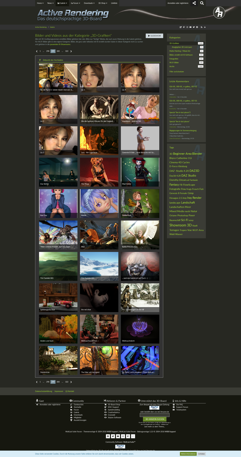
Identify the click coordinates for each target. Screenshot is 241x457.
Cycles (186, 162)
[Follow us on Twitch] (184, 27)
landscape (174, 202)
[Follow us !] (194, 3)
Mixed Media (176, 211)
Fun (201, 188)
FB (181, 184)
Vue (189, 229)
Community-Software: (120, 442)
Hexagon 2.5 (175, 198)
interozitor (172, 97)
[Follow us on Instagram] (187, 27)
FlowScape (189, 184)
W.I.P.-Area (198, 230)
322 (66, 51)
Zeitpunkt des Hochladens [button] (53, 60)
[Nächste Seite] (71, 51)
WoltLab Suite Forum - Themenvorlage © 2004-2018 (91, 431)
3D (170, 153)
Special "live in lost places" (179, 121)
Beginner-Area (182, 153)
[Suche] (202, 3)
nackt (187, 211)
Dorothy (173, 179)
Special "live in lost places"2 (180, 112)
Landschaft (188, 202)
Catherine (181, 157)
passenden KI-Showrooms (60, 44)
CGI (190, 158)
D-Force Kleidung (178, 166)
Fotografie (174, 188)
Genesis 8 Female (178, 193)
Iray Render (194, 197)
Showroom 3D (180, 225)
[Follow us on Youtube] (191, 27)
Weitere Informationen (188, 454)
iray (185, 197)
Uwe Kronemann (175, 138)
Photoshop (182, 215)
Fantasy (174, 184)
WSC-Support (113, 407)
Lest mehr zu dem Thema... (154, 426)
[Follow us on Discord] (181, 27)
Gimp (191, 193)
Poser (192, 215)
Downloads (78, 415)
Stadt (194, 225)
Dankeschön (78, 404)
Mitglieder (77, 417)
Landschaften (176, 206)
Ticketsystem (181, 410)
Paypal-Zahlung (120, 450)
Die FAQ (179, 404)
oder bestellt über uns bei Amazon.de (154, 412)
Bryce (172, 157)
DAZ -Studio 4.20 (179, 170)
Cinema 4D (175, 162)
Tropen (183, 230)
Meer (188, 206)
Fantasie (194, 180)
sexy (191, 220)
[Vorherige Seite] (37, 51)
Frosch (195, 189)
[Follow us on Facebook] (197, 27)
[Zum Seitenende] (205, 27)
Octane (173, 215)
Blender (197, 153)
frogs (189, 189)
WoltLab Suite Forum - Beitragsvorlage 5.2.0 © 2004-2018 (147, 431)
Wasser (179, 234)
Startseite (77, 407)
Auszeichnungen (80, 420)
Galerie (76, 412)
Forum (76, 410)
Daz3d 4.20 (175, 175)
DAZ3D (194, 170)
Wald (172, 234)
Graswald (111, 415)
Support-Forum (182, 407)
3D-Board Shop (114, 404)
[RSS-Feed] (202, 27)
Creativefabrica (114, 412)
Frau (183, 188)
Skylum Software (114, 417)
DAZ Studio (188, 175)
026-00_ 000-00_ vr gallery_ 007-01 (183, 86)
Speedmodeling (114, 410)
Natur (194, 211)
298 (47, 51)
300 (58, 51)
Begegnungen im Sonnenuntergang (182, 130)
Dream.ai (184, 179)
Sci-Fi (184, 220)
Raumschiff (174, 220)
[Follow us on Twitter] (194, 27)
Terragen (174, 229)
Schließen (201, 454)
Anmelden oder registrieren (178, 3)
